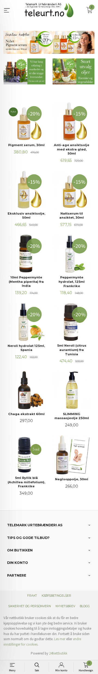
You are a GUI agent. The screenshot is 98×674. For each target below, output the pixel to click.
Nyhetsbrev (65, 606)
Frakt (32, 595)
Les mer (59, 639)
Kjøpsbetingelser (56, 595)
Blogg (85, 606)
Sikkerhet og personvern (29, 606)
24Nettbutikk (58, 653)
